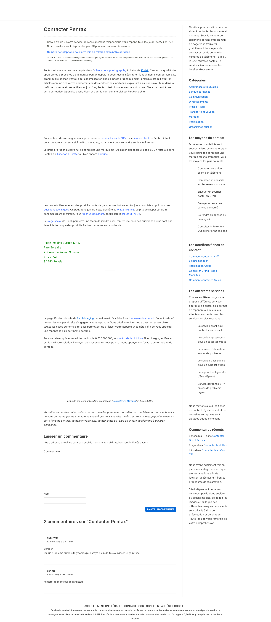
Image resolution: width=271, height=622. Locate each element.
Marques (194, 116)
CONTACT (130, 606)
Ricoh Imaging (85, 318)
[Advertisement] (110, 181)
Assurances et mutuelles (203, 86)
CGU (141, 606)
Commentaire (53, 451)
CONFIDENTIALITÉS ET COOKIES (165, 606)
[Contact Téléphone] (71, 10)
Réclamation (196, 121)
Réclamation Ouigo (200, 265)
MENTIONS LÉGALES (109, 606)
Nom (46, 493)
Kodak (145, 70)
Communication (198, 96)
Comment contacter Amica (205, 280)
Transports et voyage (202, 111)
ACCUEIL (89, 606)
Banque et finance (199, 91)
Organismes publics (200, 126)
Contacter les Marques (124, 401)
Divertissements (198, 101)
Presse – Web (197, 106)
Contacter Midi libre (215, 445)
